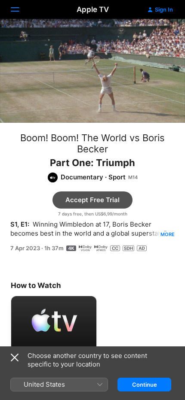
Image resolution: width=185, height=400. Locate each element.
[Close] (14, 357)
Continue (144, 384)
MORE (167, 234)
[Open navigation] (20, 9)
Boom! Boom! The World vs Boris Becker (92, 143)
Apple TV (93, 9)
